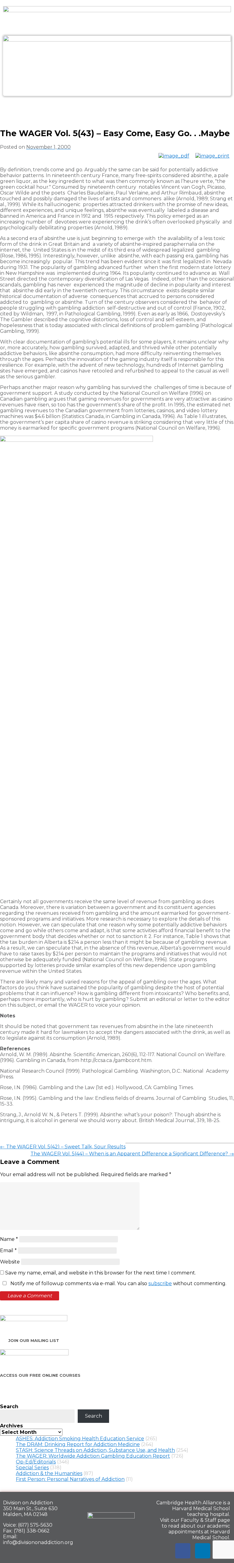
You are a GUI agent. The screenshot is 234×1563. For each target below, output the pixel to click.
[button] (117, 109)
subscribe (160, 1283)
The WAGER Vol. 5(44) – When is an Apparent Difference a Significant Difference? (132, 1154)
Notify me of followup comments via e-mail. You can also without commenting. (117, 1283)
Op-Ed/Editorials (36, 1462)
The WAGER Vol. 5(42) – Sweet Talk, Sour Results (63, 1147)
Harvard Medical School (201, 1508)
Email (8, 1250)
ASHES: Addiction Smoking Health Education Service (80, 1438)
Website (10, 1262)
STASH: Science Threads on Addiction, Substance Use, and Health (95, 1450)
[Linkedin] (202, 1550)
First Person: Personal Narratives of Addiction (70, 1479)
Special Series (32, 1467)
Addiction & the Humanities (49, 1473)
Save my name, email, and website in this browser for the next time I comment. (100, 1273)
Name (9, 1239)
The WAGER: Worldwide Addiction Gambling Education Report (93, 1456)
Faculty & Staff (198, 1520)
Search (9, 1406)
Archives (11, 1426)
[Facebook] (182, 1550)
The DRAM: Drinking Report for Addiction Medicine (78, 1444)
